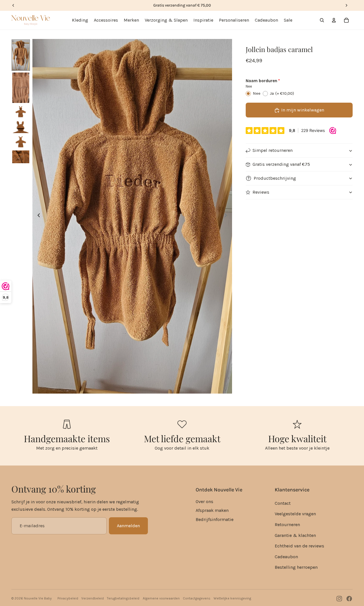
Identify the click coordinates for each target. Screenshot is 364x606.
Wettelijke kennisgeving (232, 598)
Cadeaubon (286, 556)
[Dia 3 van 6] (20, 111)
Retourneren (287, 524)
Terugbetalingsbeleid (123, 598)
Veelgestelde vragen (295, 513)
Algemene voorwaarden (161, 598)
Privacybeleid (67, 598)
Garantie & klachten (295, 535)
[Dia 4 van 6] (20, 126)
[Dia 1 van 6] (20, 55)
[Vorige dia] (37, 216)
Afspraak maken (212, 510)
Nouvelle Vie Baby (38, 598)
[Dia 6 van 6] (20, 156)
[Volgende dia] (227, 216)
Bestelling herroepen (296, 567)
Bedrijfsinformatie (214, 519)
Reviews (261, 192)
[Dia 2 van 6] (20, 88)
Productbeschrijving (275, 178)
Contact (283, 503)
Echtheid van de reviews (299, 546)
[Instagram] (339, 598)
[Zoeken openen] (322, 20)
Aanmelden (128, 525)
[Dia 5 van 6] (20, 141)
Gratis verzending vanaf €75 (281, 164)
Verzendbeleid (92, 598)
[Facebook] (349, 598)
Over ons (204, 501)
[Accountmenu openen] (334, 20)
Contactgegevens (196, 598)
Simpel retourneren (273, 150)
